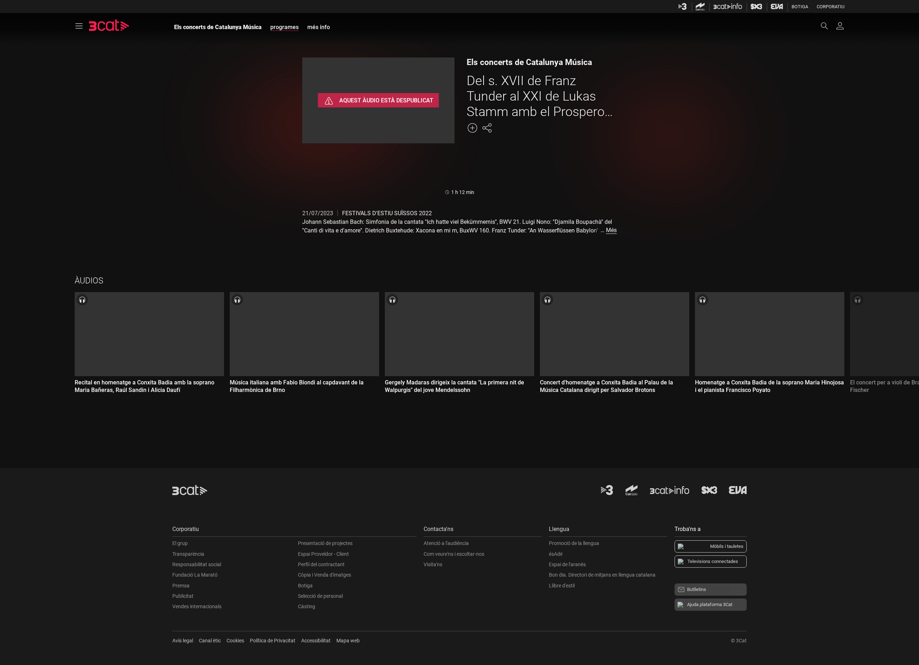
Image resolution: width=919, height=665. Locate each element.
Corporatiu (830, 6)
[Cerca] (828, 26)
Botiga (800, 6)
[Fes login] (840, 26)
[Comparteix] (487, 128)
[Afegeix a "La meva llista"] (472, 128)
